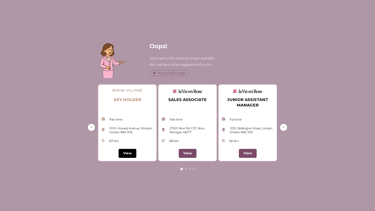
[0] (181, 169)
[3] (194, 169)
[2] (190, 169)
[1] (186, 169)
